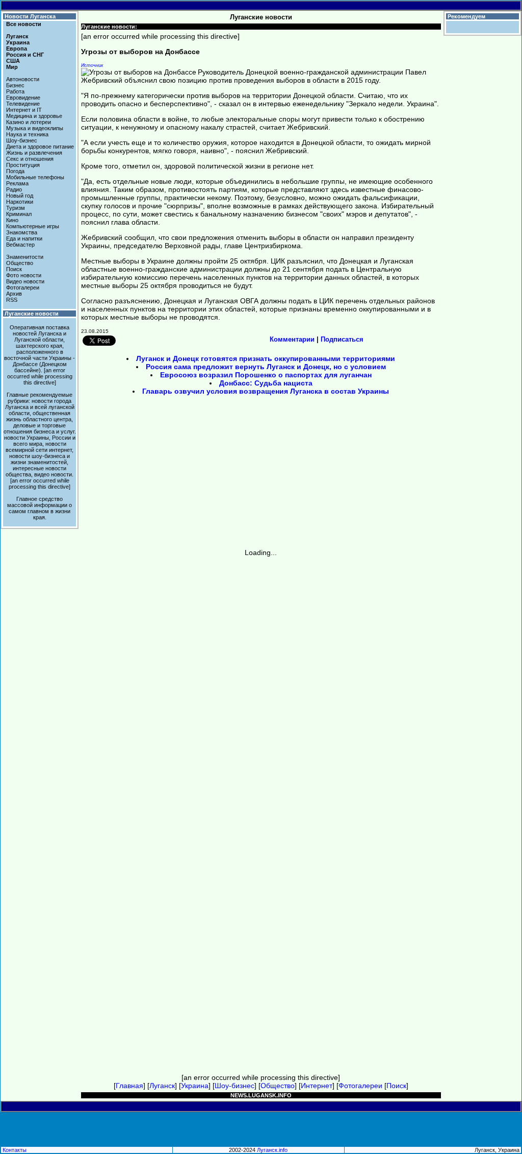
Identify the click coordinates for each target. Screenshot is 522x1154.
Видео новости (25, 281)
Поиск (14, 269)
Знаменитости (24, 257)
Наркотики (19, 202)
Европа (16, 48)
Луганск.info (272, 1150)
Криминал (19, 214)
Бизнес (15, 85)
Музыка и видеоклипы (34, 128)
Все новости (23, 24)
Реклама (17, 183)
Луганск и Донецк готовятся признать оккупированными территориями (265, 358)
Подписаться (342, 339)
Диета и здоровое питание (40, 146)
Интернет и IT (24, 110)
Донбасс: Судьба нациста (265, 383)
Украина (18, 42)
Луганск (17, 36)
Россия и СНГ (25, 55)
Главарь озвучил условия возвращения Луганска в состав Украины (265, 391)
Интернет (316, 1085)
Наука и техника (27, 134)
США (13, 61)
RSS (11, 300)
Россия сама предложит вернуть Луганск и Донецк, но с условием (266, 367)
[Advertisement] (174, 475)
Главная (129, 1085)
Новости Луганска (30, 16)
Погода (15, 171)
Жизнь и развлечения (34, 153)
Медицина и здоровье (34, 116)
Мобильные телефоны (35, 177)
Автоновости (22, 79)
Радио (14, 189)
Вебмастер (20, 245)
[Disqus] (260, 684)
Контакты (15, 1150)
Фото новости (23, 275)
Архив (14, 294)
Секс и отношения (30, 159)
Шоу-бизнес (21, 140)
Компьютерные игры (32, 226)
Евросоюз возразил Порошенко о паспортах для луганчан (266, 375)
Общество (19, 263)
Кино (12, 220)
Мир (12, 67)
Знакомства (21, 232)
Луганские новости (32, 313)
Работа (15, 91)
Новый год (19, 196)
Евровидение (23, 97)
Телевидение (23, 104)
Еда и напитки (24, 238)
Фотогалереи (22, 287)
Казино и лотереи (28, 122)
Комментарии (292, 339)
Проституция (23, 165)
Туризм (15, 208)
